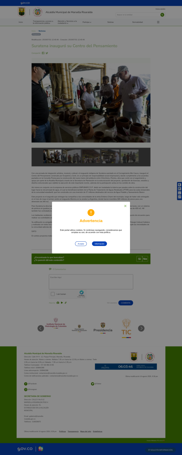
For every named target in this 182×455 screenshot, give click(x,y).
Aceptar (81, 244)
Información (99, 244)
